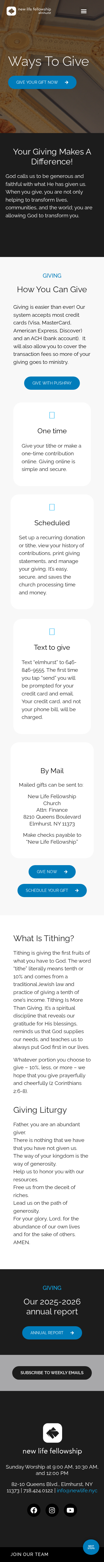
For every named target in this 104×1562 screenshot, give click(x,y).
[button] (83, 11)
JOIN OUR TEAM (30, 1554)
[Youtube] (70, 1510)
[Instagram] (52, 1510)
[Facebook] (33, 1510)
